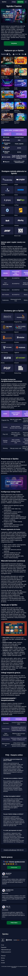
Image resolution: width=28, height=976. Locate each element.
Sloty (23, 54)
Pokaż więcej (14, 922)
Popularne (3, 54)
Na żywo (10, 54)
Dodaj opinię (14, 867)
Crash (16, 54)
